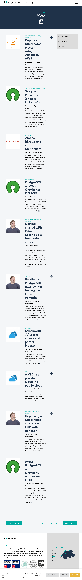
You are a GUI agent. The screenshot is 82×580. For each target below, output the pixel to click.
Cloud (29, 328)
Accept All (75, 574)
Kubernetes (28, 37)
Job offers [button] (61, 46)
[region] (41, 574)
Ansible (30, 36)
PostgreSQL (31, 179)
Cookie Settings (52, 574)
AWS (26, 36)
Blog (19, 3)
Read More (26, 577)
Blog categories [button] (63, 37)
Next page (69, 523)
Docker (39, 36)
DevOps (34, 36)
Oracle (44, 88)
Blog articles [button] (62, 42)
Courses (29, 3)
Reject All (64, 574)
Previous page (14, 523)
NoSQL (39, 88)
